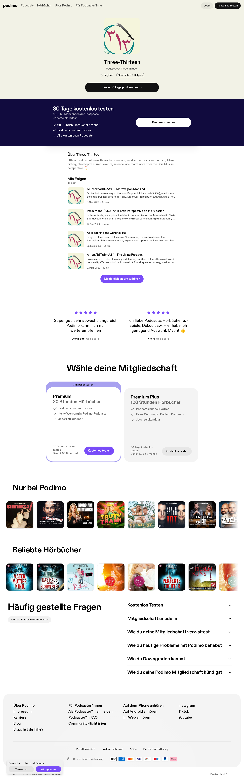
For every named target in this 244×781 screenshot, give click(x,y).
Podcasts (27, 5)
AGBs (133, 749)
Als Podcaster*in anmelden (90, 711)
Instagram (186, 705)
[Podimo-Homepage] (10, 5)
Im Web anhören (136, 717)
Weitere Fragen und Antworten (29, 619)
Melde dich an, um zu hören (122, 279)
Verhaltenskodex (85, 749)
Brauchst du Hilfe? (28, 729)
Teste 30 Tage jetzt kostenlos (122, 87)
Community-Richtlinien (87, 723)
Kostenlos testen (227, 5)
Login (207, 5)
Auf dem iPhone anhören (143, 705)
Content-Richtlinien (112, 749)
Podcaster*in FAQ (83, 717)
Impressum (22, 711)
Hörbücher (44, 5)
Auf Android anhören (140, 711)
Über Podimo (63, 5)
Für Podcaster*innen (90, 5)
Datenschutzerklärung (155, 749)
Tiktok (183, 711)
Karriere (19, 717)
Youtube (185, 717)
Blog (17, 723)
